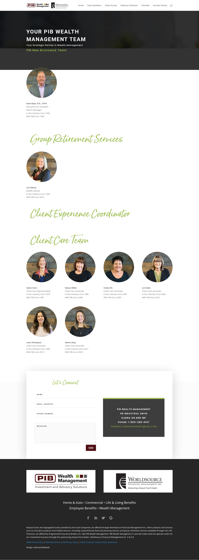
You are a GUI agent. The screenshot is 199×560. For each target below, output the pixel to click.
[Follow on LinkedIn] (95, 518)
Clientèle (145, 5)
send (91, 448)
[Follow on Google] (111, 518)
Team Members (94, 5)
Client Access (111, 5)
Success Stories (160, 5)
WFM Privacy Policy (34, 542)
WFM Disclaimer (53, 542)
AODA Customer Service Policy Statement (98, 542)
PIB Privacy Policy (70, 542)
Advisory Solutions (129, 5)
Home (81, 5)
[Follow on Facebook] (88, 518)
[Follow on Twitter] (103, 518)
